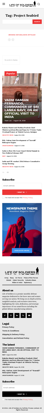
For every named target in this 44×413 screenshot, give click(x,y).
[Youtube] (29, 315)
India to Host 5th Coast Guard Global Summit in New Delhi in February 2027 (20, 152)
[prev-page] (9, 39)
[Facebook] (4, 315)
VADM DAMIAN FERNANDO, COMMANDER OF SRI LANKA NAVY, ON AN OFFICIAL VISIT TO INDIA (22, 108)
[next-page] (7, 172)
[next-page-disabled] (13, 39)
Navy (4, 156)
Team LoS (8, 120)
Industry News (7, 135)
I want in (20, 192)
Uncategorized (8, 145)
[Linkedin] (16, 315)
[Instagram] (10, 315)
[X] (23, 315)
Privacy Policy (27, 197)
